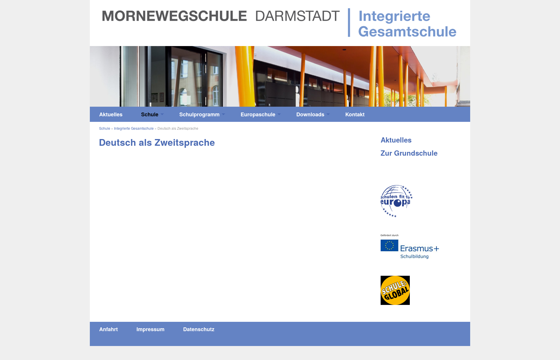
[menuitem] (111, 114)
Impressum (150, 329)
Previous (137, 73)
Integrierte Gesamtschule (134, 128)
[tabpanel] (280, 76)
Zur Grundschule (409, 153)
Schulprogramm (199, 114)
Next (422, 73)
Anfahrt (108, 329)
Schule (149, 114)
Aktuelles (111, 114)
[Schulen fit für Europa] (397, 201)
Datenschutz (198, 329)
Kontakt (355, 114)
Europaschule (258, 114)
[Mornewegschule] (280, 22)
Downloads (310, 114)
